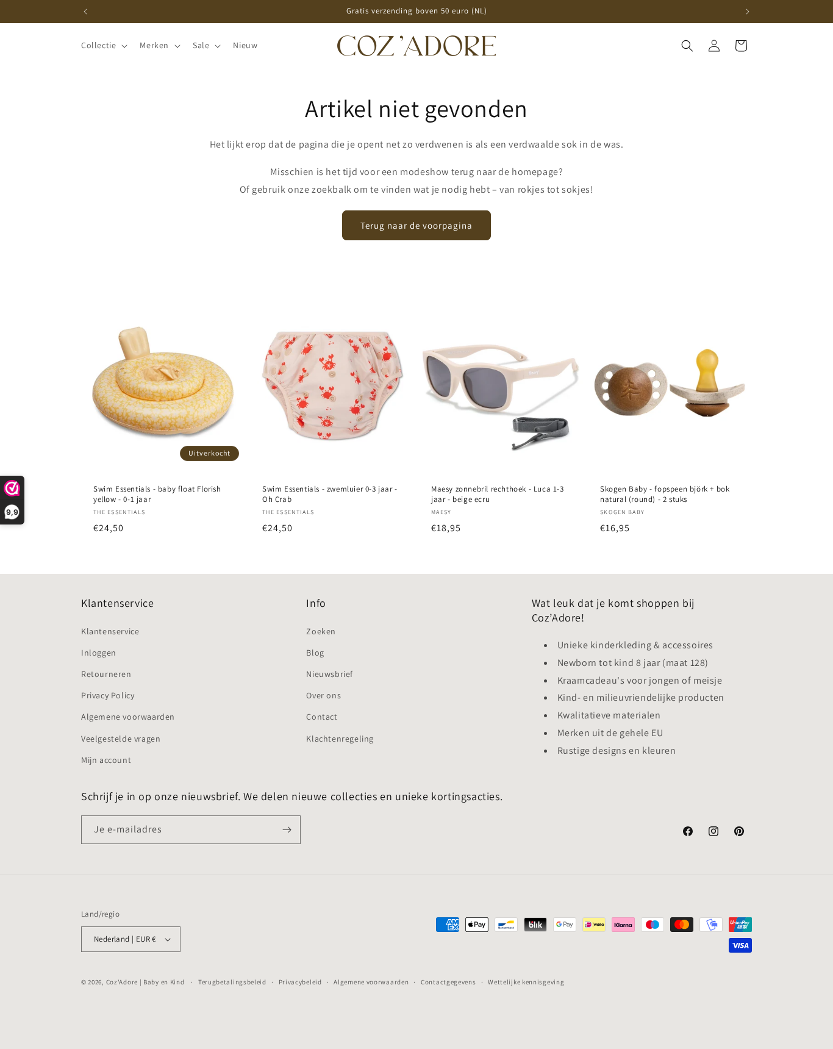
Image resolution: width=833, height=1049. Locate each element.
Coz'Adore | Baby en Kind (145, 982)
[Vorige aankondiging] (85, 11)
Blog (315, 652)
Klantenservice (110, 631)
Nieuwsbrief (329, 673)
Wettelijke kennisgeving (526, 982)
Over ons (323, 695)
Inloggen (98, 652)
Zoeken (321, 631)
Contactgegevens (448, 982)
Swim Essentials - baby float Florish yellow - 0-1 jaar (157, 494)
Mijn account (106, 759)
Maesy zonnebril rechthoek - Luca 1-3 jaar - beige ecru (497, 494)
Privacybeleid (300, 982)
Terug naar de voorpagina (416, 225)
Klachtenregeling (340, 738)
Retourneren (106, 673)
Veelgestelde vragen (120, 738)
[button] (103, 45)
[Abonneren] (286, 829)
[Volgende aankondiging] (747, 11)
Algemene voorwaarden (128, 716)
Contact (321, 716)
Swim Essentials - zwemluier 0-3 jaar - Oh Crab (330, 494)
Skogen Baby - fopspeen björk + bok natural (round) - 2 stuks (664, 494)
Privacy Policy (107, 695)
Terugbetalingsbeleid (232, 982)
